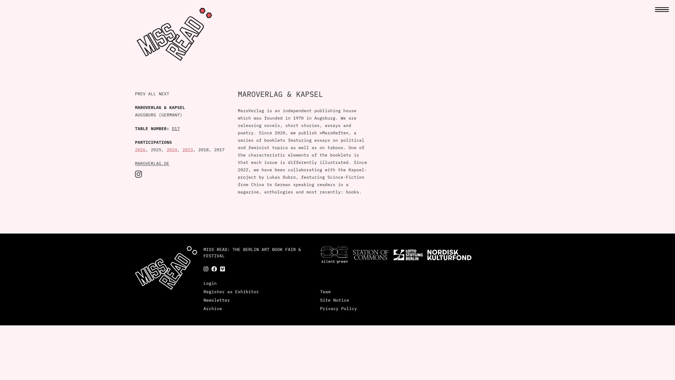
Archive (213, 308)
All (152, 93)
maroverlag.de (152, 163)
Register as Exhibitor (231, 291)
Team (325, 291)
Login (210, 283)
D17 (176, 128)
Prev (140, 93)
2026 (140, 149)
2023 (187, 149)
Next (164, 93)
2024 (172, 149)
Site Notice (334, 300)
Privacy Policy (338, 308)
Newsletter (217, 300)
